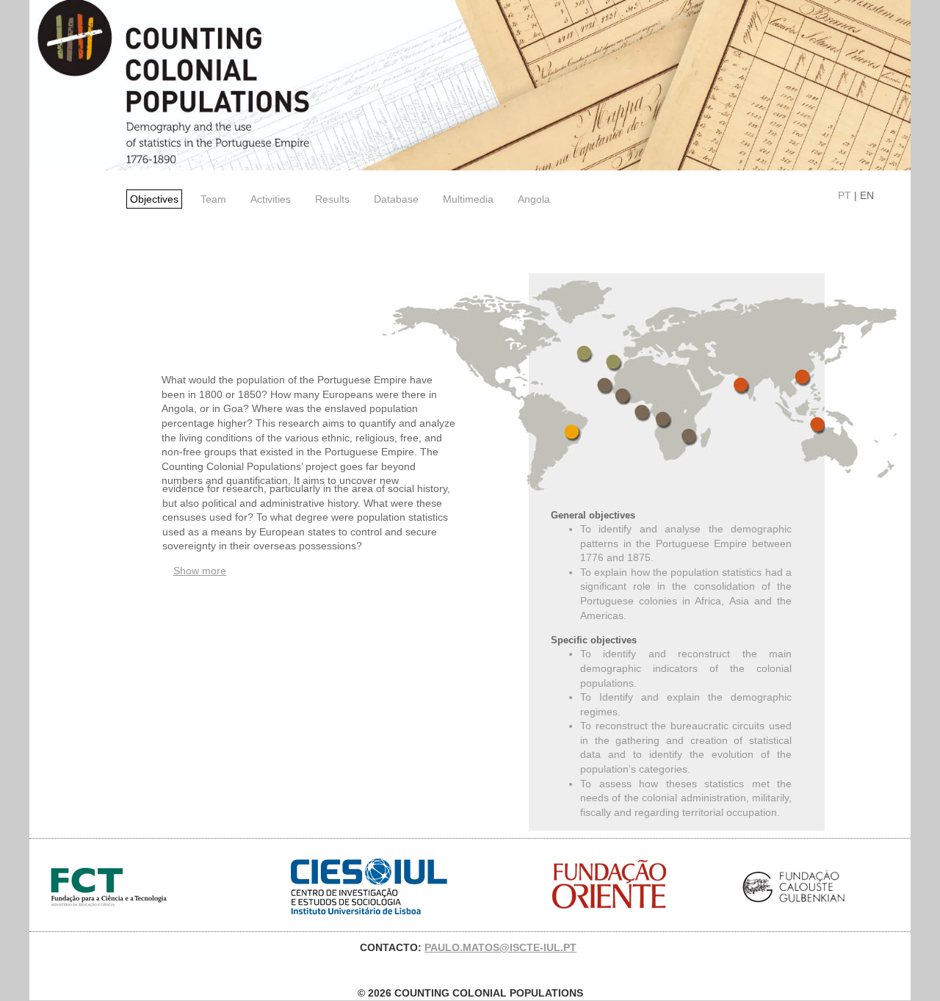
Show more (199, 571)
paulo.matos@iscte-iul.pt (500, 947)
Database (396, 199)
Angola (534, 199)
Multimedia (468, 199)
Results (332, 199)
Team (213, 199)
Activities (270, 199)
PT (844, 195)
